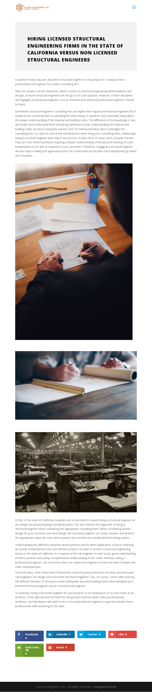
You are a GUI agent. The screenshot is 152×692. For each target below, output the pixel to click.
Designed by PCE (105, 686)
